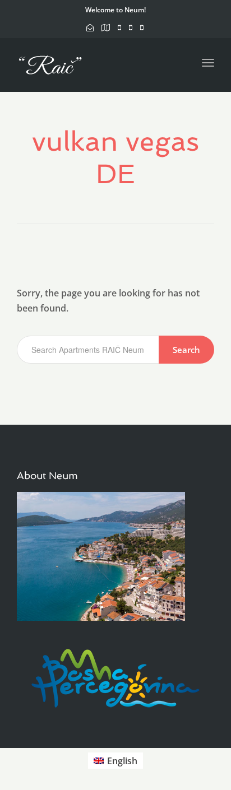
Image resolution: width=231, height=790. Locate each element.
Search (186, 349)
